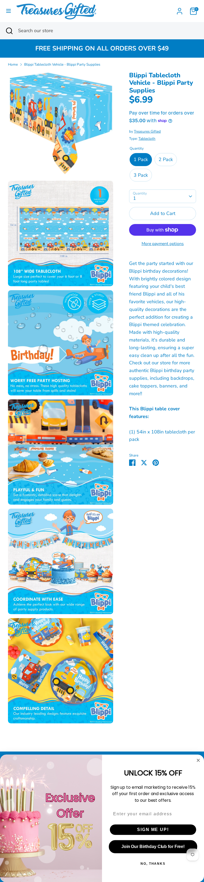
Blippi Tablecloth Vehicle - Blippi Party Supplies (62, 64)
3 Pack (141, 175)
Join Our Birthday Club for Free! (153, 846)
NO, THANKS (153, 864)
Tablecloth (146, 138)
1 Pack (141, 159)
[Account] (179, 9)
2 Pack (166, 159)
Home (13, 64)
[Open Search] (9, 31)
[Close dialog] (198, 760)
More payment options (163, 244)
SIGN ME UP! (153, 829)
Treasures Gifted (147, 131)
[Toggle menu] (8, 11)
